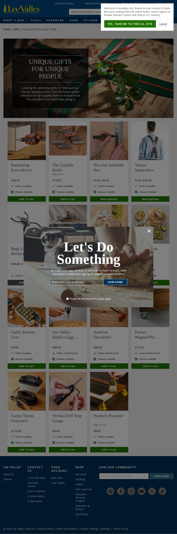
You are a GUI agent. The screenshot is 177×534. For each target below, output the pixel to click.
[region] (90, 67)
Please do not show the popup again (90, 298)
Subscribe (115, 282)
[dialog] (137, 17)
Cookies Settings (76, 74)
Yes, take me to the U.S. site (130, 24)
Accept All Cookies (101, 74)
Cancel (163, 24)
